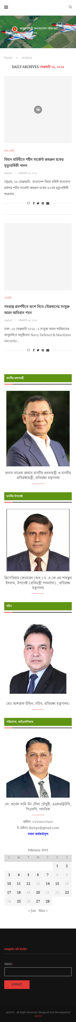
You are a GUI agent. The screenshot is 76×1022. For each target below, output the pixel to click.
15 (57, 883)
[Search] (70, 6)
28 (48, 901)
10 (9, 883)
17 (9, 892)
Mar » (43, 910)
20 (38, 892)
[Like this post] (28, 203)
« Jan (32, 910)
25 (19, 901)
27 (38, 901)
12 (28, 883)
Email (9, 964)
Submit (16, 984)
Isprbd (38, 1016)
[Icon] (38, 109)
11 (19, 883)
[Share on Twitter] (38, 203)
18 (19, 892)
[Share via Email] (47, 203)
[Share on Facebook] (34, 203)
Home (8, 58)
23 (67, 892)
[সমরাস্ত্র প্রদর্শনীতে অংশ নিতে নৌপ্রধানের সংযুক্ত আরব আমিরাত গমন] (38, 256)
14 (48, 883)
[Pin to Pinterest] (43, 203)
